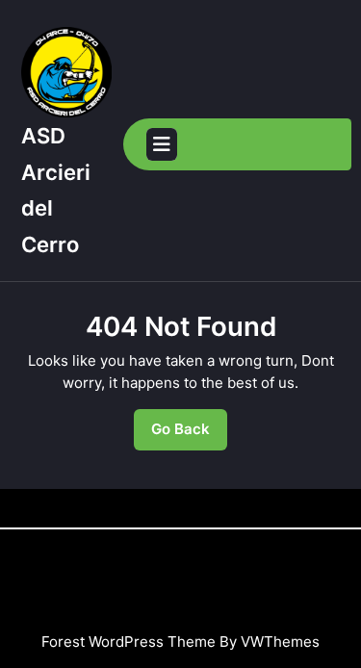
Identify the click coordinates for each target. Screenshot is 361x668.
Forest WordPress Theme (128, 641)
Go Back (189, 434)
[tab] (161, 144)
